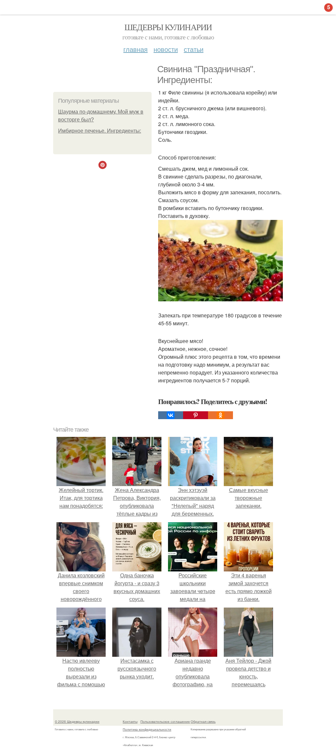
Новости (166, 49)
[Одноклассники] (220, 415)
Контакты (130, 721)
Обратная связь (203, 721)
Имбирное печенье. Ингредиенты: (99, 131)
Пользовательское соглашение (165, 721)
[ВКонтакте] (170, 415)
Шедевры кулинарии (168, 26)
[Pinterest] (195, 415)
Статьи (193, 49)
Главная (135, 49)
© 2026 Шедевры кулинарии (77, 721)
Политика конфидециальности (147, 729)
